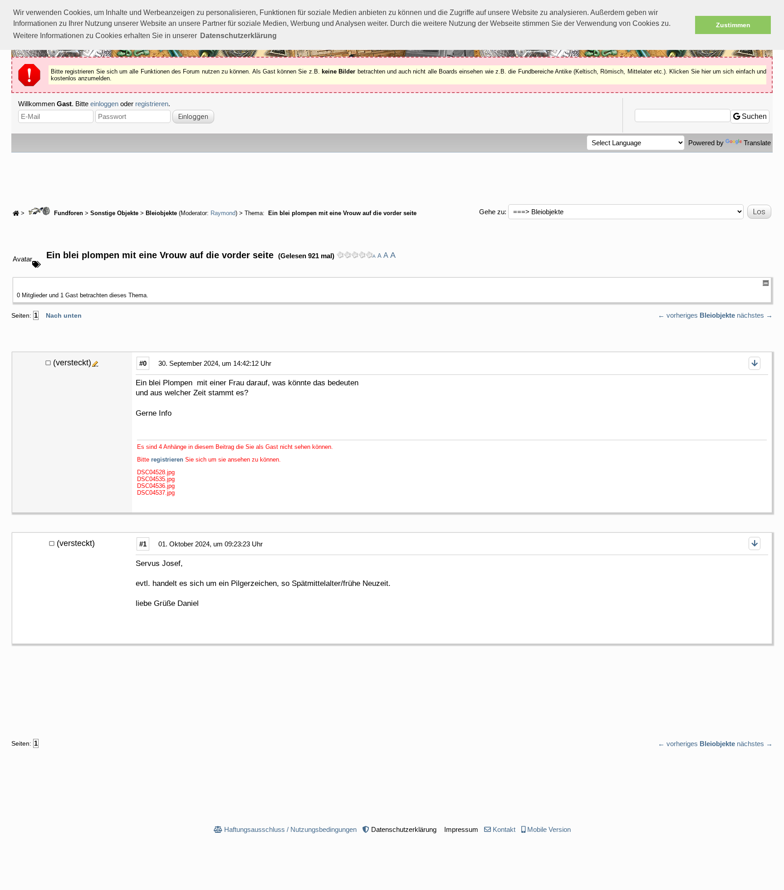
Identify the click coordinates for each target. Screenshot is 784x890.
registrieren (151, 104)
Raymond (223, 213)
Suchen (753, 116)
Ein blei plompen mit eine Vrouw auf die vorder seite (341, 213)
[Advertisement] (392, 177)
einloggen (104, 104)
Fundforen (67, 213)
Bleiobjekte (161, 213)
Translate (757, 143)
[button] (238, 36)
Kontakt (504, 829)
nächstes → (755, 315)
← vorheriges (678, 315)
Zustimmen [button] (733, 25)
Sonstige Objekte (114, 213)
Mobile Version (549, 829)
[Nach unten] (754, 363)
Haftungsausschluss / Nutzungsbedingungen (290, 829)
